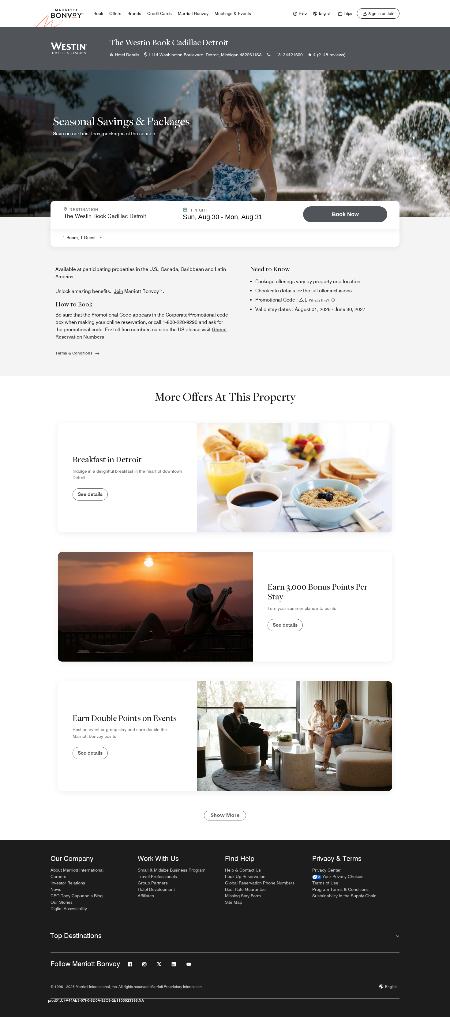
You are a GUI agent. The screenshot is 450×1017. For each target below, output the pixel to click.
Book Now (345, 214)
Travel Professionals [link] (157, 876)
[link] (299, 13)
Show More (225, 815)
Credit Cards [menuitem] (159, 13)
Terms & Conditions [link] (73, 353)
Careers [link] (58, 876)
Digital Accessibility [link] (69, 908)
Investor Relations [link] (68, 882)
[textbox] (113, 219)
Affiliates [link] (146, 895)
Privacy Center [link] (326, 870)
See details (90, 494)
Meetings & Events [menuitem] (233, 13)
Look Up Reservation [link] (245, 876)
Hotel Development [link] (156, 889)
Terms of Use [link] (325, 882)
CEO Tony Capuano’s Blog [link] (77, 895)
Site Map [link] (233, 902)
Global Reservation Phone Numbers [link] (259, 882)
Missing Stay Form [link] (243, 895)
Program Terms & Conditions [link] (340, 889)
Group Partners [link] (153, 882)
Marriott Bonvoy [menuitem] (193, 13)
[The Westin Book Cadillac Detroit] (69, 48)
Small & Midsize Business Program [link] (171, 870)
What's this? (319, 300)
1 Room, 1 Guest (79, 237)
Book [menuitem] (98, 13)
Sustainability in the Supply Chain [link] (344, 895)
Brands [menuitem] (134, 13)
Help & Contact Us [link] (243, 870)
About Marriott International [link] (77, 870)
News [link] (56, 889)
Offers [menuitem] (115, 13)
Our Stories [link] (62, 902)
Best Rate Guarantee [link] (245, 889)
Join (118, 291)
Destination (110, 210)
